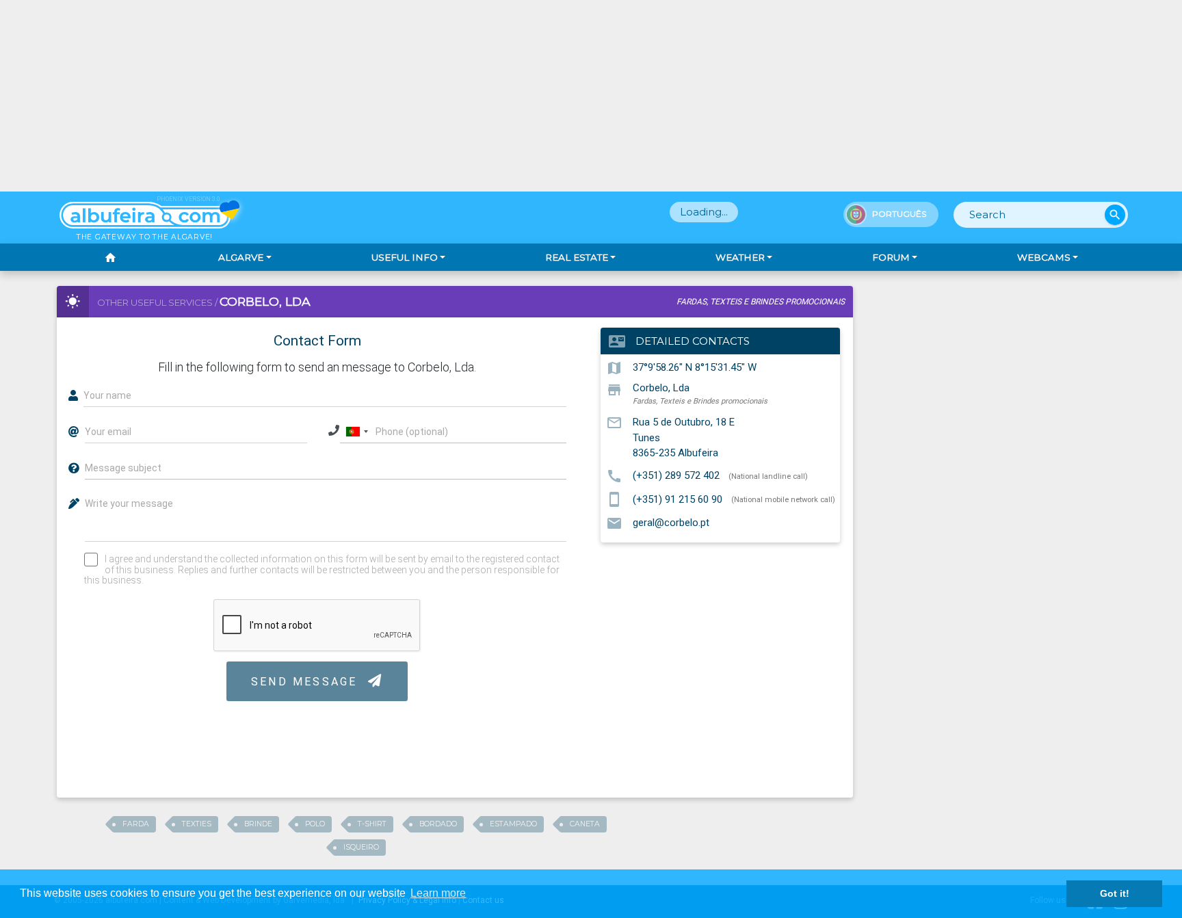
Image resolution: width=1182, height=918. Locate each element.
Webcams (1044, 257)
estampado (513, 823)
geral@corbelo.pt (671, 522)
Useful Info (404, 257)
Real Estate (576, 257)
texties (196, 823)
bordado (438, 823)
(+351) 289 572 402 (676, 475)
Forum (891, 257)
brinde (258, 823)
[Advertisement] (591, 96)
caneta (585, 823)
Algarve (240, 257)
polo (315, 823)
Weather (740, 257)
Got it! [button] (1114, 893)
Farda (135, 823)
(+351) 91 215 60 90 (677, 499)
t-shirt (372, 823)
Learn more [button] (438, 893)
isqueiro (361, 847)
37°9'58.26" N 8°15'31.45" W (695, 367)
